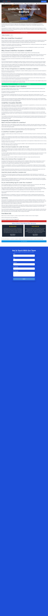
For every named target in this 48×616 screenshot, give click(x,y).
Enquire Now (24, 244)
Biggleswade (16, 219)
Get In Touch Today (24, 32)
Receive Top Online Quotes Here (24, 221)
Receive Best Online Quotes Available (24, 84)
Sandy (10, 219)
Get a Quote (24, 18)
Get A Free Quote (24, 241)
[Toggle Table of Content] (11, 35)
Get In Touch (44, 1)
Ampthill (7, 219)
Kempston (3, 219)
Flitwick (12, 219)
